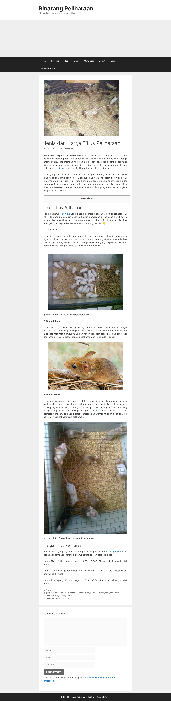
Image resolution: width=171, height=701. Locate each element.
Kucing (113, 61)
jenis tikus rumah (97, 593)
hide (91, 198)
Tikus (48, 590)
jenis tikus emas (53, 593)
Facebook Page (48, 68)
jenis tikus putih (82, 593)
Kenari (76, 61)
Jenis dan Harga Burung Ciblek (59, 595)
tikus (107, 593)
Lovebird (55, 61)
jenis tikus (59, 168)
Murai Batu (89, 61)
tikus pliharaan (116, 593)
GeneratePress (103, 697)
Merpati (102, 61)
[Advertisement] (85, 38)
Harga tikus (115, 551)
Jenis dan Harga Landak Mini (58, 598)
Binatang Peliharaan (66, 8)
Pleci (66, 61)
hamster (94, 410)
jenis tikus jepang (68, 593)
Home (43, 61)
